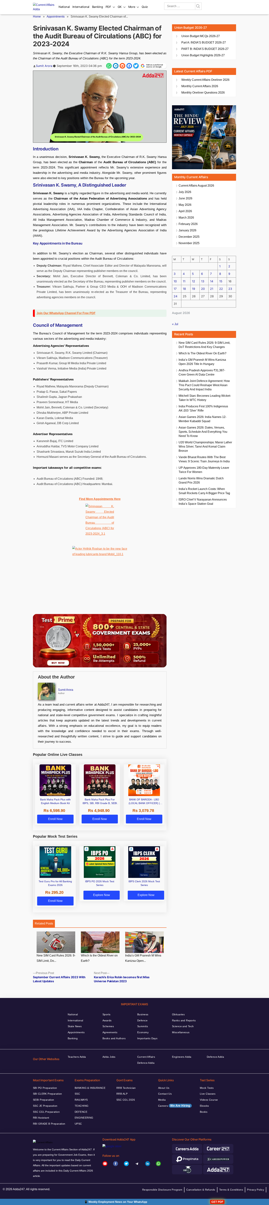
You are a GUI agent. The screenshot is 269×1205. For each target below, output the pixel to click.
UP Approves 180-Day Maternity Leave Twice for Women (204, 469)
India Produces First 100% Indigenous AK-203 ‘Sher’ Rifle (203, 408)
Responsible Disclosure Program (162, 1189)
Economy (143, 1032)
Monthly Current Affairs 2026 (199, 86)
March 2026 (186, 217)
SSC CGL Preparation (46, 1111)
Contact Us (165, 1093)
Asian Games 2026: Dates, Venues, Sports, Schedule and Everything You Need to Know (203, 431)
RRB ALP (122, 1093)
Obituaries (178, 1014)
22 (221, 289)
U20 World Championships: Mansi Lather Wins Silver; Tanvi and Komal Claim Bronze (205, 446)
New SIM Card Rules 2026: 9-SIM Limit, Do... (56, 958)
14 (211, 281)
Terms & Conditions (231, 1189)
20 (203, 289)
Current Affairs (146, 1056)
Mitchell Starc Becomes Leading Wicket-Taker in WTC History (205, 397)
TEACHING (81, 1105)
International (80, 7)
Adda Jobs (108, 1056)
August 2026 (196, 185)
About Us (163, 1087)
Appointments (56, 16)
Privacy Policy (255, 1189)
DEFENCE (81, 1111)
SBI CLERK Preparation (47, 1093)
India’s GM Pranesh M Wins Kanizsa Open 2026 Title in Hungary (202, 361)
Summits (142, 1026)
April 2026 (185, 211)
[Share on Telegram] (115, 66)
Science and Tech (183, 1026)
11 (184, 281)
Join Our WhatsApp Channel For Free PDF (66, 313)
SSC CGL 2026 (125, 1099)
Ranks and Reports (184, 1020)
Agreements (109, 1032)
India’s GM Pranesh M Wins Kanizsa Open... (143, 958)
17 (175, 289)
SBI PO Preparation (45, 1087)
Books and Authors (114, 1038)
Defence (142, 1020)
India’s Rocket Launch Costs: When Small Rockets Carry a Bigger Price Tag (204, 491)
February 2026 (188, 224)
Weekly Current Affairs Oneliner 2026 (205, 79)
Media (162, 1099)
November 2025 (189, 243)
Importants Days (147, 1038)
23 (230, 289)
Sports (106, 1014)
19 (193, 289)
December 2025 (189, 236)
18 (184, 289)
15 (220, 281)
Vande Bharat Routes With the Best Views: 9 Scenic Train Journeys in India (204, 459)
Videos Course (209, 1099)
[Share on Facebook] (129, 66)
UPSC (78, 1123)
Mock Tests (207, 1087)
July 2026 (185, 192)
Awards (107, 1020)
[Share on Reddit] (122, 66)
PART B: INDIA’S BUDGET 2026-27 (205, 48)
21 (211, 289)
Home (37, 16)
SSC (77, 1093)
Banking (97, 7)
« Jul (175, 324)
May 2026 (185, 204)
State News (75, 1026)
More (131, 7)
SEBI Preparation (43, 1099)
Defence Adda (145, 1062)
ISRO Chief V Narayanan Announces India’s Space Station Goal (203, 501)
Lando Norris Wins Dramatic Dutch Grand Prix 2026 (201, 480)
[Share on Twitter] (136, 66)
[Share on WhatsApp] (109, 66)
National (64, 7)
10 (175, 281)
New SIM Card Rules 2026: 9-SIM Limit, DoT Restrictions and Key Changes (204, 344)
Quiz (145, 7)
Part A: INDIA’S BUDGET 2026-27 (203, 42)
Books (203, 1111)
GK (120, 7)
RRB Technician (126, 1087)
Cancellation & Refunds (200, 1189)
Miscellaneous (180, 1032)
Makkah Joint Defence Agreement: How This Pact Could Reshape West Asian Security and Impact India (204, 385)
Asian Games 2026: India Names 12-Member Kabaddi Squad (202, 419)
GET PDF (217, 1201)
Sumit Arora (44, 66)
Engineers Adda (181, 1056)
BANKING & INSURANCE (90, 1087)
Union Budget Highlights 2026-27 (203, 55)
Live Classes (207, 1093)
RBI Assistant (41, 1117)
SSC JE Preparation (45, 1105)
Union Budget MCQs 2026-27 (200, 36)
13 (202, 281)
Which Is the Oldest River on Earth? (99, 958)
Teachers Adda (77, 1056)
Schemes (108, 1026)
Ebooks (204, 1105)
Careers (174, 1105)
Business (142, 1014)
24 (175, 296)
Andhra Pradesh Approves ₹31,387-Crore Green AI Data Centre (202, 372)
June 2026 (185, 198)
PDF (108, 7)
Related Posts (44, 923)
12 (193, 281)
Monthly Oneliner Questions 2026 (203, 92)
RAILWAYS (81, 1099)
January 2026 (187, 230)
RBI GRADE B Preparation (49, 1123)
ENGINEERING (84, 1117)
